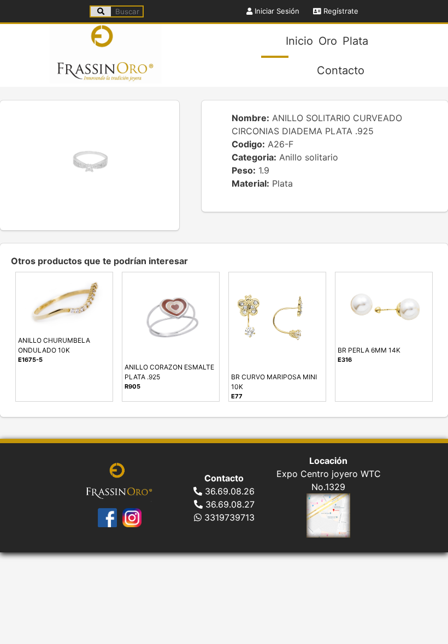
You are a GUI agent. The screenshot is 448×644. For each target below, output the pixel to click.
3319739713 (228, 517)
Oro (328, 40)
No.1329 (328, 486)
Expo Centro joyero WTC (328, 473)
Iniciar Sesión (275, 11)
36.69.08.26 (228, 491)
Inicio (299, 40)
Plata (355, 40)
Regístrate (339, 11)
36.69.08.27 (229, 504)
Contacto (340, 70)
